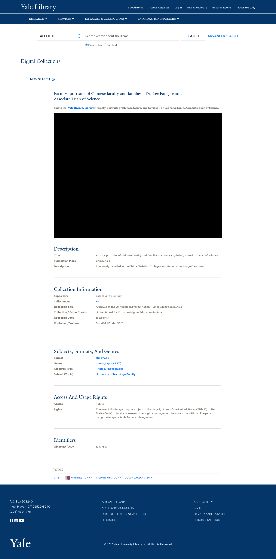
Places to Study (246, 7)
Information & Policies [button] (157, 19)
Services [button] (65, 19)
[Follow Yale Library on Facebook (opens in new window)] (11, 520)
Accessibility (203, 501)
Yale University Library (38, 7)
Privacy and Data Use (210, 513)
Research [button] (36, 19)
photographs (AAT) (108, 363)
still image (102, 357)
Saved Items (135, 7)
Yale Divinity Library (81, 107)
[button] (193, 36)
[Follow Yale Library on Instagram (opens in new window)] (16, 520)
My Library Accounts (118, 507)
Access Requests (159, 7)
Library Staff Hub (207, 519)
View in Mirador (107, 477)
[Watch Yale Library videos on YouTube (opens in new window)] (21, 520)
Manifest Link (80, 477)
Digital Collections (40, 61)
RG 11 (99, 301)
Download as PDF (137, 477)
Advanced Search (222, 36)
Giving (199, 507)
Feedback (109, 519)
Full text (112, 45)
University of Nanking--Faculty (116, 374)
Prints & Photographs (109, 368)
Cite (57, 477)
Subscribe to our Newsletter (124, 513)
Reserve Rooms (221, 7)
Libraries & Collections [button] (105, 19)
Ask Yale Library (197, 7)
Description (95, 45)
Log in (178, 7)
